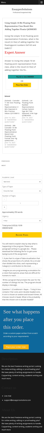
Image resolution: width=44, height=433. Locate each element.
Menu (3, 2)
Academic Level (8, 177)
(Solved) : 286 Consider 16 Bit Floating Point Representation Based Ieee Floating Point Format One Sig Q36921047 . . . (11, 133)
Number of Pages (9, 196)
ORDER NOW (7, 228)
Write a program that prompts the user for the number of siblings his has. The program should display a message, (21, 282)
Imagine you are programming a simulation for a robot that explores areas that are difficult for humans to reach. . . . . (21, 273)
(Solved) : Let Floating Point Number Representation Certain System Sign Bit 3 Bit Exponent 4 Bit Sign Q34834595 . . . (29, 108)
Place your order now (16, 347)
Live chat (7, 396)
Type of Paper (7, 186)
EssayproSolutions (22, 9)
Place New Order (22, 85)
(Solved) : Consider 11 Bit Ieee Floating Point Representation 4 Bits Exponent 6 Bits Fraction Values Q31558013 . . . (12, 108)
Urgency (5, 216)
